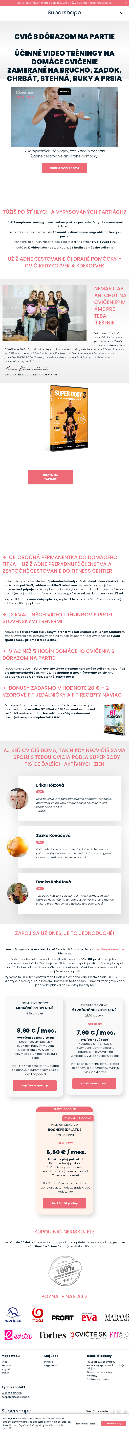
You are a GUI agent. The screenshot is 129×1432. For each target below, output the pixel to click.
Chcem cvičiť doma (64, 168)
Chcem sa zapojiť (50, 477)
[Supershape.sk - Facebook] (114, 1412)
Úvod (5, 1362)
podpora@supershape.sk (16, 1397)
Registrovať (50, 1365)
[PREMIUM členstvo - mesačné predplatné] (34, 1046)
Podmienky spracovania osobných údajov (106, 1367)
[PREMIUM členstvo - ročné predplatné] (64, 1163)
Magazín (6, 1369)
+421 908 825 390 (12, 1393)
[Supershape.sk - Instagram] (119, 1412)
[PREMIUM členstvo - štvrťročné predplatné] (94, 1046)
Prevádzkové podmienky (101, 1362)
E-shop (6, 1372)
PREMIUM (6, 1365)
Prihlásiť (121, 13)
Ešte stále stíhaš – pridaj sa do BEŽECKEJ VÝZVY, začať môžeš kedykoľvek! (64, 3)
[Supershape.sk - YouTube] (125, 1412)
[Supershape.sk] (64, 13)
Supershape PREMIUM (108, 949)
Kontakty (92, 1375)
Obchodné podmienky (99, 1372)
